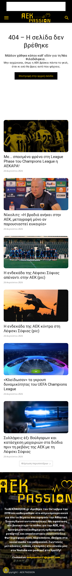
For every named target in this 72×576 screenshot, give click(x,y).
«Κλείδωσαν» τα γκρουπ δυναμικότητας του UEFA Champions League (35, 384)
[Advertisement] (36, 6)
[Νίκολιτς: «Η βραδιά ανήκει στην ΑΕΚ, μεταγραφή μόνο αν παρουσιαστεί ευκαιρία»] (36, 194)
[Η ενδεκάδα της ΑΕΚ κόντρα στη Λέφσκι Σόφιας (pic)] (36, 306)
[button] (6, 18)
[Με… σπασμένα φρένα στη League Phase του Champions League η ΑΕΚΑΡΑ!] (36, 136)
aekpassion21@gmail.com (43, 557)
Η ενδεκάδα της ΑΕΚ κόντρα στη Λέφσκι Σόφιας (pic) (32, 328)
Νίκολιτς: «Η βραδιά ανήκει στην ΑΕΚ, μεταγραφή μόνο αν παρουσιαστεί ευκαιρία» (32, 219)
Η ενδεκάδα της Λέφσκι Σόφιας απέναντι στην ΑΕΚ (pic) (31, 275)
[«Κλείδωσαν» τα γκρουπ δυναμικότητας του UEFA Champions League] (36, 359)
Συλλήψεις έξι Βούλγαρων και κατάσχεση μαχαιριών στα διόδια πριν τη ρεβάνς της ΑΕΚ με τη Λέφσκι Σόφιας (33, 445)
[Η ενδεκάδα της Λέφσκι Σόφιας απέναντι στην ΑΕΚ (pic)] (36, 252)
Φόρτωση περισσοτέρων (34, 463)
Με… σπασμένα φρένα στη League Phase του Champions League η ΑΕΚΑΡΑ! (33, 161)
